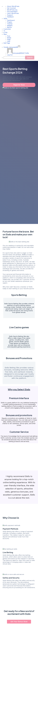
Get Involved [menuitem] (11, 8)
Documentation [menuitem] (12, 11)
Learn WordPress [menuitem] (13, 13)
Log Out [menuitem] (10, 55)
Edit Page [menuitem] (7, 43)
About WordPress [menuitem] (13, 6)
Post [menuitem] (8, 36)
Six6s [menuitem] (5, 18)
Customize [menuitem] (7, 29)
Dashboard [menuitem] (11, 20)
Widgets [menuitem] (9, 25)
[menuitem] (4, 31)
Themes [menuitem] (9, 24)
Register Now (19, 85)
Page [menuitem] (9, 39)
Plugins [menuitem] (9, 22)
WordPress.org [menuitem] (12, 10)
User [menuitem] (8, 41)
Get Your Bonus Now (19, 621)
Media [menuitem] (9, 38)
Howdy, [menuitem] (11, 47)
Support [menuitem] (10, 15)
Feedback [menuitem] (10, 17)
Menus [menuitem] (9, 27)
